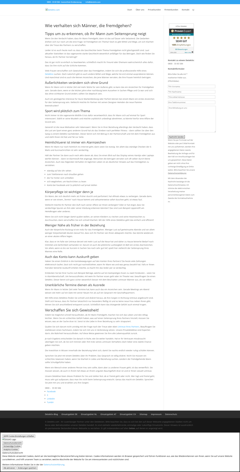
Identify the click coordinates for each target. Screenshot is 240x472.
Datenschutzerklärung (54, 464)
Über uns (140, 10)
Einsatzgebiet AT (108, 414)
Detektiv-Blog (51, 414)
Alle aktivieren (9, 468)
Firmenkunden (171, 10)
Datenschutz (171, 414)
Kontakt (185, 10)
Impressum (156, 414)
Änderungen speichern (27, 468)
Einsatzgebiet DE (69, 414)
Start (129, 10)
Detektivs (49, 74)
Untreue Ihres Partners (128, 326)
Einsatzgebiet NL (89, 414)
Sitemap (143, 414)
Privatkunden (154, 10)
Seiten (132, 428)
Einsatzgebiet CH (128, 414)
